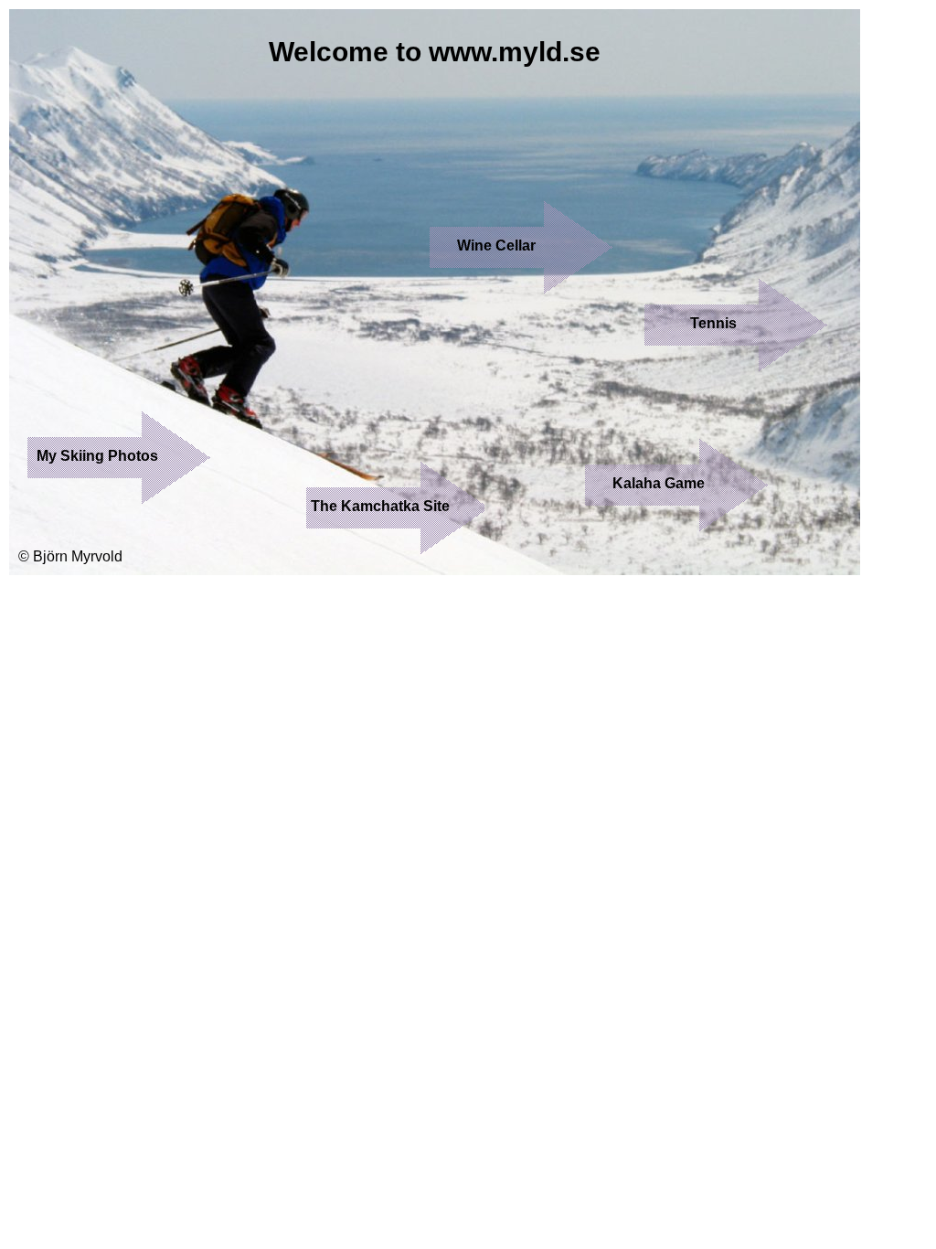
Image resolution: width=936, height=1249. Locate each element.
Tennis (713, 323)
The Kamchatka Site (380, 506)
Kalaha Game (658, 483)
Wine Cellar (496, 245)
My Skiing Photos (97, 456)
